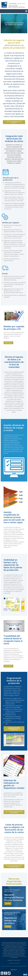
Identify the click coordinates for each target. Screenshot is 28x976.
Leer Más (8, 903)
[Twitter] (9, 973)
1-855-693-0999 (12, 3)
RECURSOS (8, 891)
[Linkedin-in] (2, 973)
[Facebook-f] (5, 973)
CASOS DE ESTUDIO (12, 890)
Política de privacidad (14, 963)
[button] (26, 11)
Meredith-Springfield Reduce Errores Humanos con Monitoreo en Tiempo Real (14, 900)
